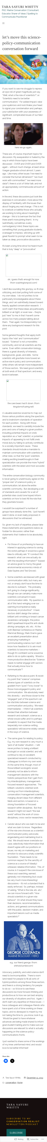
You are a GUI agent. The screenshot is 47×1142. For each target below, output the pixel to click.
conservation (10, 1083)
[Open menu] (3, 23)
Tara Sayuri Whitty (20, 7)
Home (19, 1083)
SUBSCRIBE (16, 1132)
